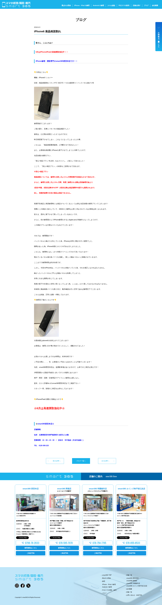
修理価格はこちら (30, 548)
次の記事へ (105, 461)
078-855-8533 (133, 543)
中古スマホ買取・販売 (109, 590)
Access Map (23, 537)
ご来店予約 (30, 553)
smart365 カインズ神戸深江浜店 (136, 586)
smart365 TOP (107, 575)
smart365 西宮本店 (132, 578)
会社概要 (155, 5)
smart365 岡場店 (131, 581)
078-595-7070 (66, 543)
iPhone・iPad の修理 (81, 5)
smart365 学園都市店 (133, 583)
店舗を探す (137, 5)
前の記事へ (57, 461)
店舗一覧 (129, 575)
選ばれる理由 (66, 5)
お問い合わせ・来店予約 (134, 595)
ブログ (146, 5)
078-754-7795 (99, 543)
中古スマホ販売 (124, 5)
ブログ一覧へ (81, 461)
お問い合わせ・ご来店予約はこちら (159, 39)
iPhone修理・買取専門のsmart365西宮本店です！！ (57, 61)
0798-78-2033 (32, 543)
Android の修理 (98, 5)
